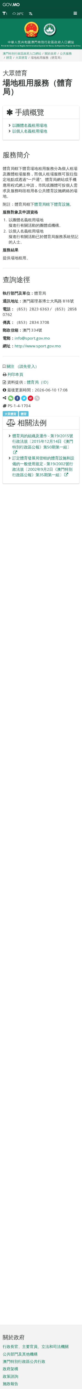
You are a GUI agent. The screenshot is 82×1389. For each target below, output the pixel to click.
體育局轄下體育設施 (52, 204)
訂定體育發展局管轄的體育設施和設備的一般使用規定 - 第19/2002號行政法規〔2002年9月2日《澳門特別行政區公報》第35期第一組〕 (43, 466)
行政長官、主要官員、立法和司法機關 (36, 1346)
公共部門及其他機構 (20, 1354)
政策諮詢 (10, 1376)
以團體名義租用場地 (29, 125)
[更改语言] (30, 13)
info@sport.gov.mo (32, 338)
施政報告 (10, 1383)
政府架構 (10, 1368)
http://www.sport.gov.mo (38, 346)
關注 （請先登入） (23, 366)
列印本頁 (15, 374)
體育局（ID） (39, 382)
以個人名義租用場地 (29, 131)
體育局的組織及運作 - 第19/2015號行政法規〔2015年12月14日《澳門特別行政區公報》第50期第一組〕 (42, 441)
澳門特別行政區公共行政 (24, 1361)
